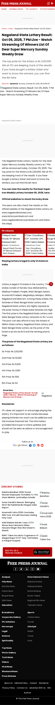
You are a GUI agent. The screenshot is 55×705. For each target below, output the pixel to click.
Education (7, 605)
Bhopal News (7, 595)
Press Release (9, 676)
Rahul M (5, 83)
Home (4, 9)
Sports (31, 612)
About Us (8, 683)
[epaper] (48, 3)
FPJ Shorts (31, 9)
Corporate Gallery (11, 617)
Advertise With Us (37, 688)
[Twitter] (34, 445)
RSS (49, 688)
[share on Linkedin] (27, 569)
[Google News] (20, 445)
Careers (33, 683)
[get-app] (52, 3)
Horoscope (7, 626)
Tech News (7, 657)
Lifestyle (32, 626)
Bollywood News (35, 581)
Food (30, 640)
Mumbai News (16, 9)
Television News (35, 605)
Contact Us (22, 688)
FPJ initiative (8, 621)
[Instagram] (38, 445)
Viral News (7, 666)
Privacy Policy (8, 688)
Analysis (6, 577)
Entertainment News (38, 577)
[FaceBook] (30, 445)
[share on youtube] (38, 569)
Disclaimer (44, 683)
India (11, 29)
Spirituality (7, 640)
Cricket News (34, 617)
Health (31, 631)
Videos (5, 662)
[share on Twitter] (21, 569)
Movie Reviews (34, 591)
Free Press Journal (16, 3)
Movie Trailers (34, 595)
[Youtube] (42, 445)
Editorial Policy (21, 683)
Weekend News (10, 671)
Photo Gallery (9, 652)
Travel (30, 636)
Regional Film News (36, 600)
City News (7, 581)
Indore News (7, 591)
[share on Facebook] (15, 569)
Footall (31, 621)
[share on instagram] (32, 569)
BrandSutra (8, 612)
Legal (4, 631)
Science (6, 636)
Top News (7, 648)
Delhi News (7, 600)
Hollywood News (35, 586)
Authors (27, 692)
